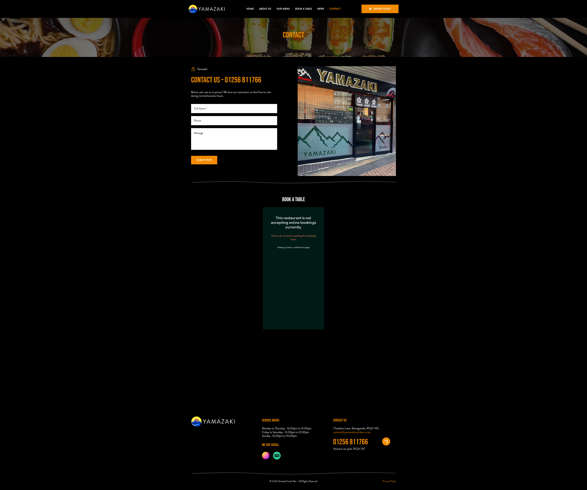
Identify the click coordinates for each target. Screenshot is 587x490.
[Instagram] (266, 453)
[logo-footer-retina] (213, 418)
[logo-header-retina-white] (206, 4)
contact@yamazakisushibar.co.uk (351, 432)
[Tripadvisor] (277, 453)
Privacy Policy (389, 481)
